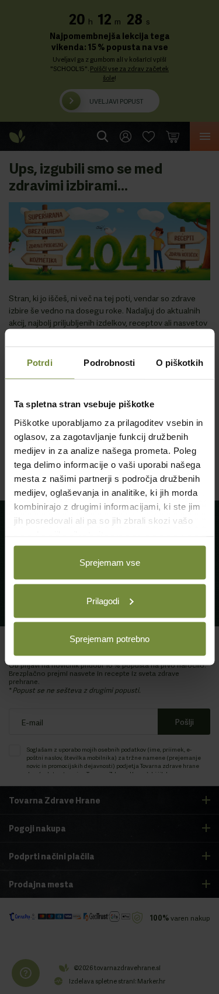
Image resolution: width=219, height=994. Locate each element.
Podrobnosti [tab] (109, 363)
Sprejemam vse (109, 563)
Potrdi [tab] (40, 363)
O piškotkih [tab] (179, 363)
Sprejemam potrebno (109, 639)
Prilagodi (102, 600)
